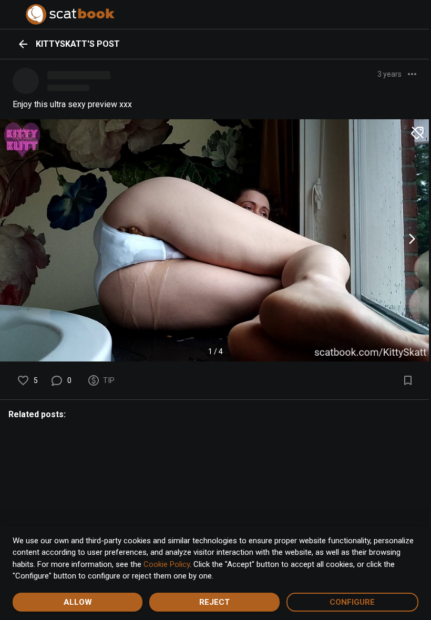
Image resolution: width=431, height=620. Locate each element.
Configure (352, 602)
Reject (214, 602)
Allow (78, 602)
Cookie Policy (166, 564)
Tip (109, 380)
